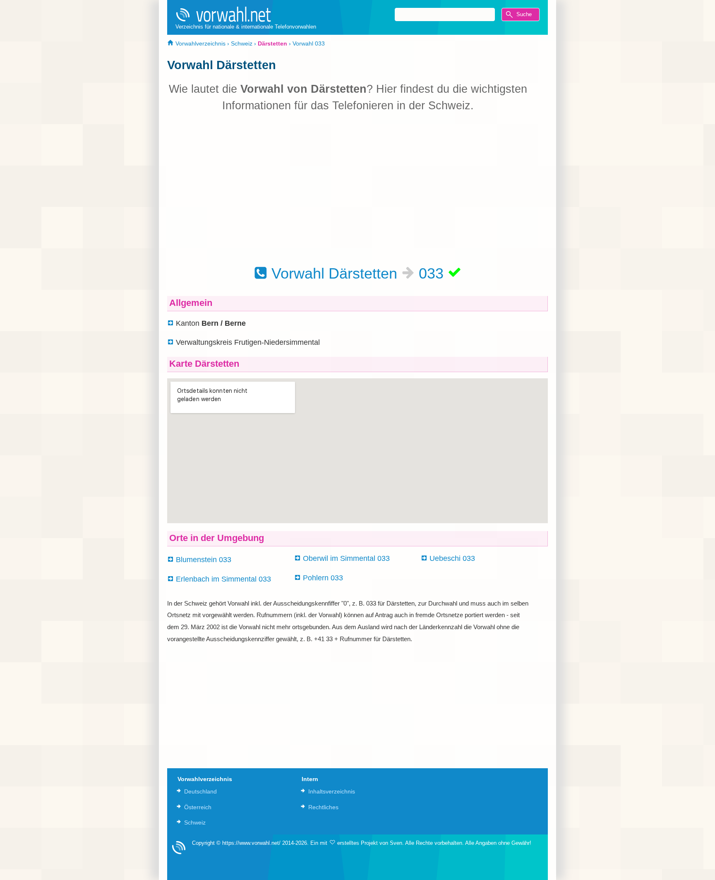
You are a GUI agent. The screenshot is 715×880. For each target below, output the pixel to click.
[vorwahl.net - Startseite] (245, 14)
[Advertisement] (348, 188)
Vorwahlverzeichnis (200, 43)
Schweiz (241, 43)
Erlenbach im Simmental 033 (223, 579)
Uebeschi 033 (452, 558)
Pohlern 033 (323, 578)
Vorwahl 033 (309, 43)
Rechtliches (323, 807)
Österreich (197, 807)
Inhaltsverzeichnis (331, 791)
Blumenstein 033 (203, 559)
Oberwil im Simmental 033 (346, 558)
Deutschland (200, 791)
